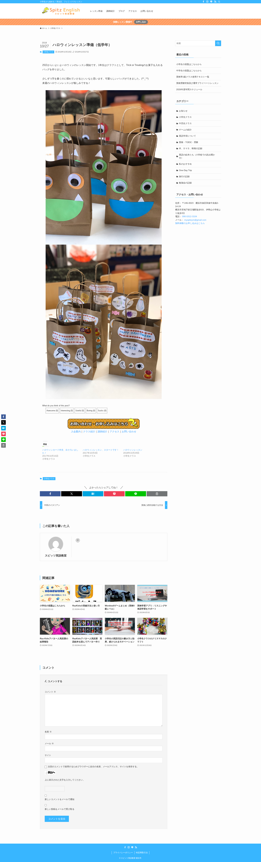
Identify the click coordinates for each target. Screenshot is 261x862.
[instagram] (207, 1)
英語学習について (187, 136)
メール (49, 743)
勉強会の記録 (185, 183)
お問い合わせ (129, 431)
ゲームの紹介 (185, 129)
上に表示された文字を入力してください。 (65, 780)
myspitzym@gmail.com (195, 220)
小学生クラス (48, 52)
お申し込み (141, 22)
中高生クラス (185, 123)
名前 (48, 731)
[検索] (219, 1)
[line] (211, 1)
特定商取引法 (142, 852)
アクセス (114, 431)
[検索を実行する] (218, 43)
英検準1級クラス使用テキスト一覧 (192, 77)
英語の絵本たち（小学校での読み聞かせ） (197, 156)
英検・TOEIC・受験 (188, 142)
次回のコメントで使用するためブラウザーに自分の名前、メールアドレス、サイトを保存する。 (93, 766)
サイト (48, 755)
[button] (50, 493)
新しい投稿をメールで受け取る (59, 809)
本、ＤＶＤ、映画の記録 (190, 148)
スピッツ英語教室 (56, 555)
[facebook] (203, 1)
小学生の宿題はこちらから (189, 64)
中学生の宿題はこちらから (189, 70)
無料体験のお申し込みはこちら (190, 223)
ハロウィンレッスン (132, 450)
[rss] (215, 1)
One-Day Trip (185, 170)
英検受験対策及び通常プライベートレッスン (197, 83)
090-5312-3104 (189, 216)
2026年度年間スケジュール (189, 89)
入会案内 (76, 431)
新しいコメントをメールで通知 (59, 799)
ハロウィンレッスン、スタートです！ (101, 450)
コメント (50, 692)
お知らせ (183, 111)
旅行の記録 (184, 176)
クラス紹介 (89, 431)
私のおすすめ (185, 164)
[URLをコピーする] (157, 493)
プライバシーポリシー (123, 852)
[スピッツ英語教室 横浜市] (61, 11)
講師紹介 (102, 431)
